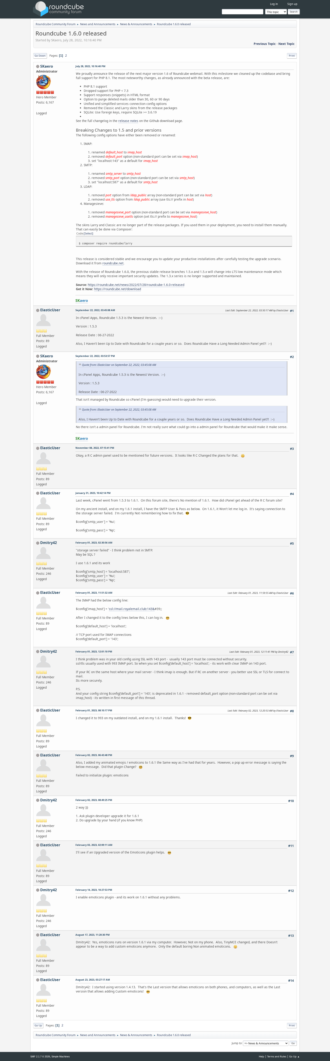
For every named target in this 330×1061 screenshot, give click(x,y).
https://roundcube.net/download (117, 289)
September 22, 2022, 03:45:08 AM (95, 310)
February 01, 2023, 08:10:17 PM (93, 710)
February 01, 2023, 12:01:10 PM (93, 651)
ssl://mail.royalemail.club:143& (132, 609)
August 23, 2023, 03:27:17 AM (92, 979)
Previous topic (265, 44)
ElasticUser (50, 309)
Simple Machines (60, 1056)
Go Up (38, 1025)
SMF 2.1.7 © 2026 (40, 1056)
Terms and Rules (276, 1056)
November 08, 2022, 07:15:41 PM (94, 447)
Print (292, 55)
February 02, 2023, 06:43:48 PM (93, 755)
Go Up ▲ (294, 1056)
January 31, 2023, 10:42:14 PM (92, 493)
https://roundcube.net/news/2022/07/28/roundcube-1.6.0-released (136, 285)
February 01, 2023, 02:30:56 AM (93, 542)
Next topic (286, 44)
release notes (128, 121)
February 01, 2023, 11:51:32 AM (93, 592)
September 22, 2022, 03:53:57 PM (95, 356)
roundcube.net (112, 263)
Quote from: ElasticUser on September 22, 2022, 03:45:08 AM (119, 365)
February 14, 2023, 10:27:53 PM (93, 889)
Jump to (237, 1043)
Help (261, 1056)
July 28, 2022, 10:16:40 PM (90, 66)
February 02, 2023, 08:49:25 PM (93, 800)
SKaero (46, 66)
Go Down (40, 55)
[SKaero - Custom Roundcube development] (38, 108)
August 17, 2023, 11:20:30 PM (92, 934)
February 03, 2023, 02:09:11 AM (93, 845)
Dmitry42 (48, 542)
